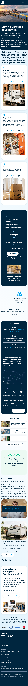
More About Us (7, 554)
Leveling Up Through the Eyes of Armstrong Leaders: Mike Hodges (13, 508)
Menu (23, 2)
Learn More (19, 82)
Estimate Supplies (13, 258)
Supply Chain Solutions (6, 654)
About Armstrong (5, 660)
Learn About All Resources (13, 444)
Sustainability (8, 662)
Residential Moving (15, 651)
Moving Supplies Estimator (21, 660)
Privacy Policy (4, 674)
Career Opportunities (10, 595)
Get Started (7, 82)
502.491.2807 (20, 305)
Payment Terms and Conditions (15, 674)
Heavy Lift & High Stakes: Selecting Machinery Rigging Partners (18, 432)
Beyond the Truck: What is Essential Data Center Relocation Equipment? (18, 439)
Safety (2, 662)
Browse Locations (17, 410)
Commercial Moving (5, 651)
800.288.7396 (7, 639)
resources (11, 347)
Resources (12, 660)
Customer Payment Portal (17, 668)
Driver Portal (8, 668)
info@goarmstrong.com (9, 642)
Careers (3, 668)
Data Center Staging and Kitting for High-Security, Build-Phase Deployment (18, 425)
